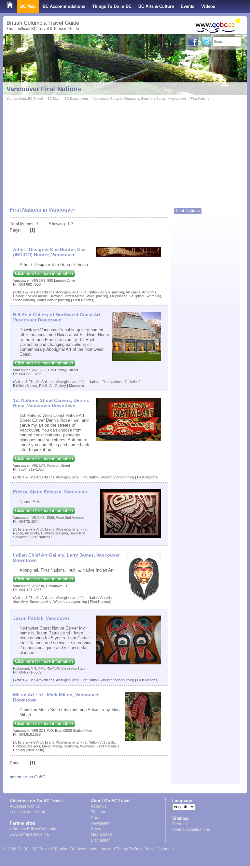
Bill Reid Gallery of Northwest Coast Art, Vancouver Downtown (57, 317)
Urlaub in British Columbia (33, 829)
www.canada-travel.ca (29, 834)
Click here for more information (44, 273)
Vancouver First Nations (44, 88)
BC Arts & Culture (156, 6)
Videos (208, 6)
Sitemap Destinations (191, 829)
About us (98, 806)
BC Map (28, 6)
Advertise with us (25, 806)
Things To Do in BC (112, 6)
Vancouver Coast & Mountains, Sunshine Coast (129, 98)
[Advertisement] (125, 150)
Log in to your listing (27, 812)
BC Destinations (76, 98)
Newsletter (100, 823)
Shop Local (18, 19)
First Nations (200, 98)
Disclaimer (100, 840)
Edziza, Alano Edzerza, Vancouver (50, 491)
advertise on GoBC (28, 776)
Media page (101, 834)
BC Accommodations (64, 6)
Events (187, 6)
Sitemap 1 (181, 824)
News (96, 829)
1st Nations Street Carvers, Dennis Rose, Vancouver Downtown (51, 403)
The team (99, 812)
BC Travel (35, 98)
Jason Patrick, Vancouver (41, 618)
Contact (97, 818)
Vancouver (178, 98)
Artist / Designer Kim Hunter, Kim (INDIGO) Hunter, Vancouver (49, 252)
